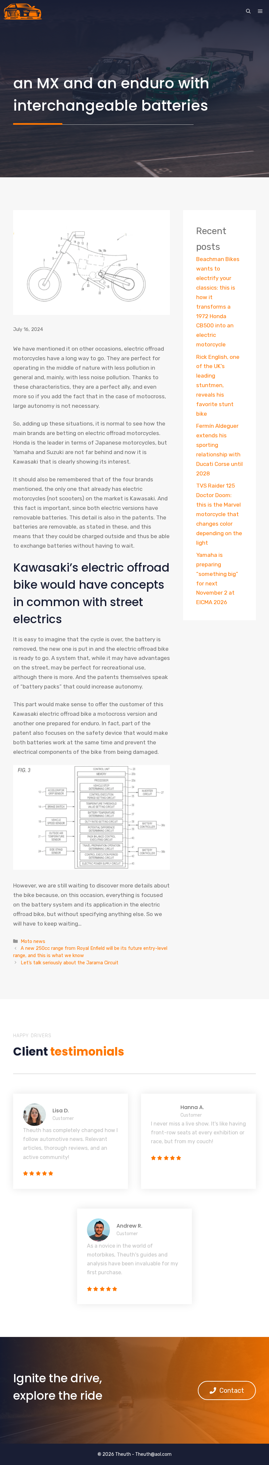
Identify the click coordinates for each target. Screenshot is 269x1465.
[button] (248, 11)
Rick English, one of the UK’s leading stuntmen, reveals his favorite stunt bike (217, 385)
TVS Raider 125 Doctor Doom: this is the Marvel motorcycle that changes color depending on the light (219, 514)
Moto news (33, 941)
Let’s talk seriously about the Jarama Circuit (69, 963)
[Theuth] (22, 11)
